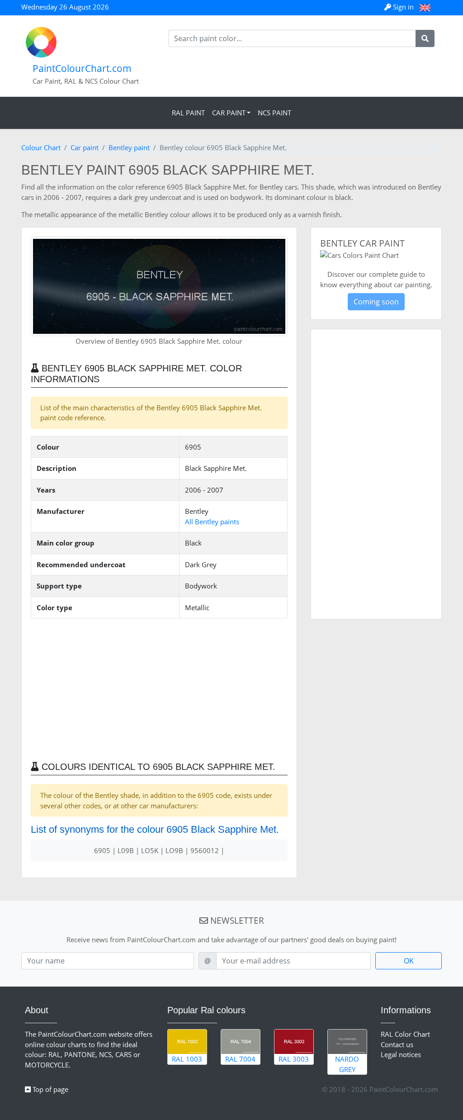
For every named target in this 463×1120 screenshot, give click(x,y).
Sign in (403, 6)
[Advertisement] (159, 689)
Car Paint (229, 112)
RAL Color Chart (405, 1034)
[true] (425, 38)
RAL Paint (188, 112)
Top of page (49, 1089)
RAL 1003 (187, 1058)
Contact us (397, 1044)
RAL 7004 (240, 1058)
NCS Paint (274, 112)
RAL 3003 (294, 1058)
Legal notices (401, 1054)
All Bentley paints (212, 521)
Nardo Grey (347, 1064)
